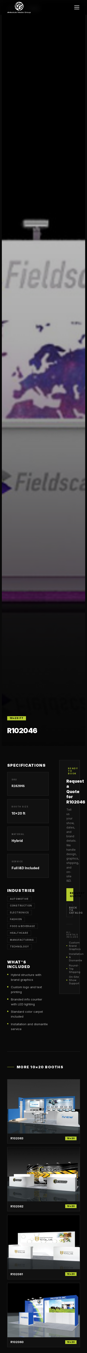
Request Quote (71, 895)
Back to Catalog (71, 910)
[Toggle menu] (77, 7)
